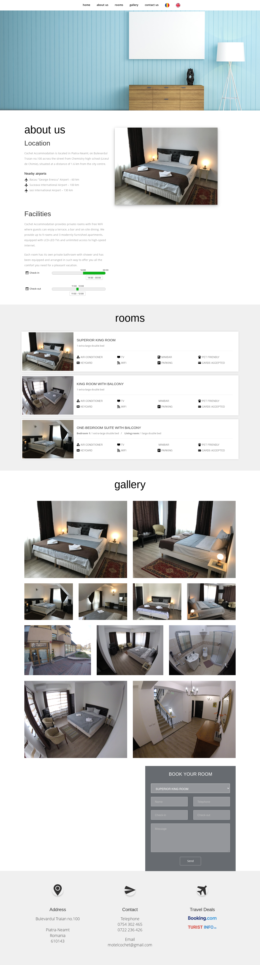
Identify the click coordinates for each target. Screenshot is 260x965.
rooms (119, 5)
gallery (134, 5)
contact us (152, 5)
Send (190, 861)
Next (232, 55)
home (86, 5)
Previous (119, 55)
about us (102, 5)
